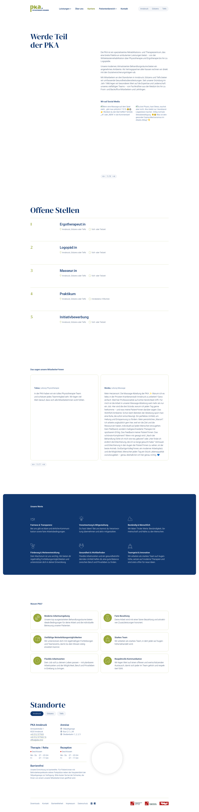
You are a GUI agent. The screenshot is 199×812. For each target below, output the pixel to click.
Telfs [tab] (61, 713)
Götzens (155, 9)
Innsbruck (144, 9)
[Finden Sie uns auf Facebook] (95, 803)
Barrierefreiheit (57, 803)
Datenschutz (83, 803)
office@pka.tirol (36, 740)
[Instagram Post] (117, 125)
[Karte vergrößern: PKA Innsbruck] (107, 758)
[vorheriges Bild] (104, 176)
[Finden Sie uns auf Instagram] (91, 803)
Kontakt (45, 803)
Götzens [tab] (50, 713)
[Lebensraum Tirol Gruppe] (164, 803)
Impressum (70, 803)
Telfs (164, 9)
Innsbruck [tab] (37, 713)
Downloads (35, 803)
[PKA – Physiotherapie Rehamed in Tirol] (39, 8)
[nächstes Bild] (114, 176)
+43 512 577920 (37, 734)
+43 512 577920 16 (38, 737)
